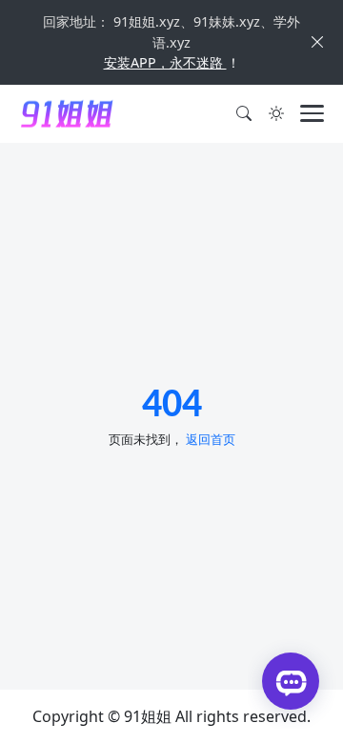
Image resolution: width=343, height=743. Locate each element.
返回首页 (210, 439)
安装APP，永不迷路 (165, 62)
